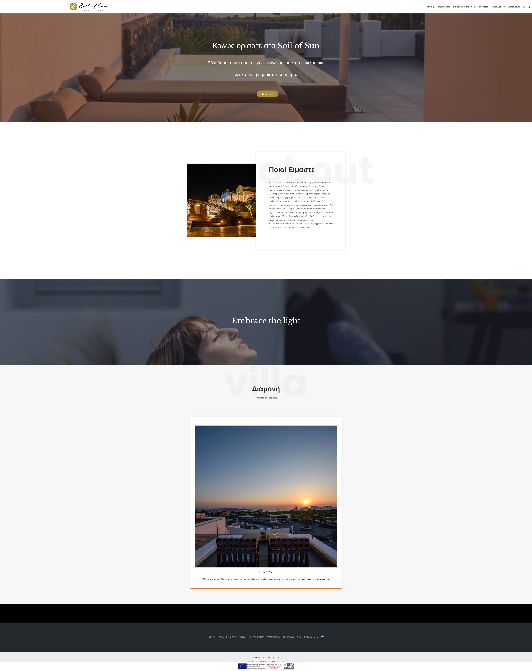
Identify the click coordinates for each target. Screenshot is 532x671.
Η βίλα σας (266, 572)
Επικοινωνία (513, 6)
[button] (267, 94)
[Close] (529, 665)
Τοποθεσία (482, 6)
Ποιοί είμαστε (443, 6)
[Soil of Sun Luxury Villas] (88, 6)
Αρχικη (430, 6)
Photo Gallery (498, 6)
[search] (529, 7)
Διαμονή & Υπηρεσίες (464, 6)
